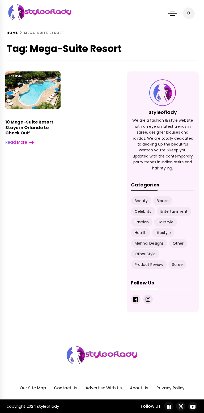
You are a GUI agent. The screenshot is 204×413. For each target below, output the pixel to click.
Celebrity (143, 211)
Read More (16, 142)
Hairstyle (165, 222)
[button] (172, 13)
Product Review (149, 264)
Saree (177, 264)
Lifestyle (15, 76)
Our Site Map (33, 388)
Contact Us (66, 388)
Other (178, 243)
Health (141, 232)
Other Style (145, 254)
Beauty (141, 200)
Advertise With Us (104, 388)
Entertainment (174, 211)
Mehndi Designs (149, 243)
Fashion (142, 222)
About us (139, 388)
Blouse (163, 200)
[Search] (189, 13)
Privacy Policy (170, 388)
